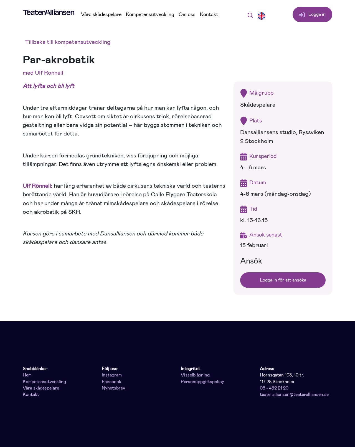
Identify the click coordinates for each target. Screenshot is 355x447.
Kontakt (209, 14)
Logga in (316, 14)
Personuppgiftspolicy (202, 382)
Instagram (112, 375)
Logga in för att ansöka (283, 280)
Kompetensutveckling (150, 14)
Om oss (187, 14)
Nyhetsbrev (113, 388)
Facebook (111, 382)
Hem (27, 375)
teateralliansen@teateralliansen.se (294, 394)
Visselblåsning (195, 375)
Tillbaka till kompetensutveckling (67, 42)
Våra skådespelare (101, 14)
